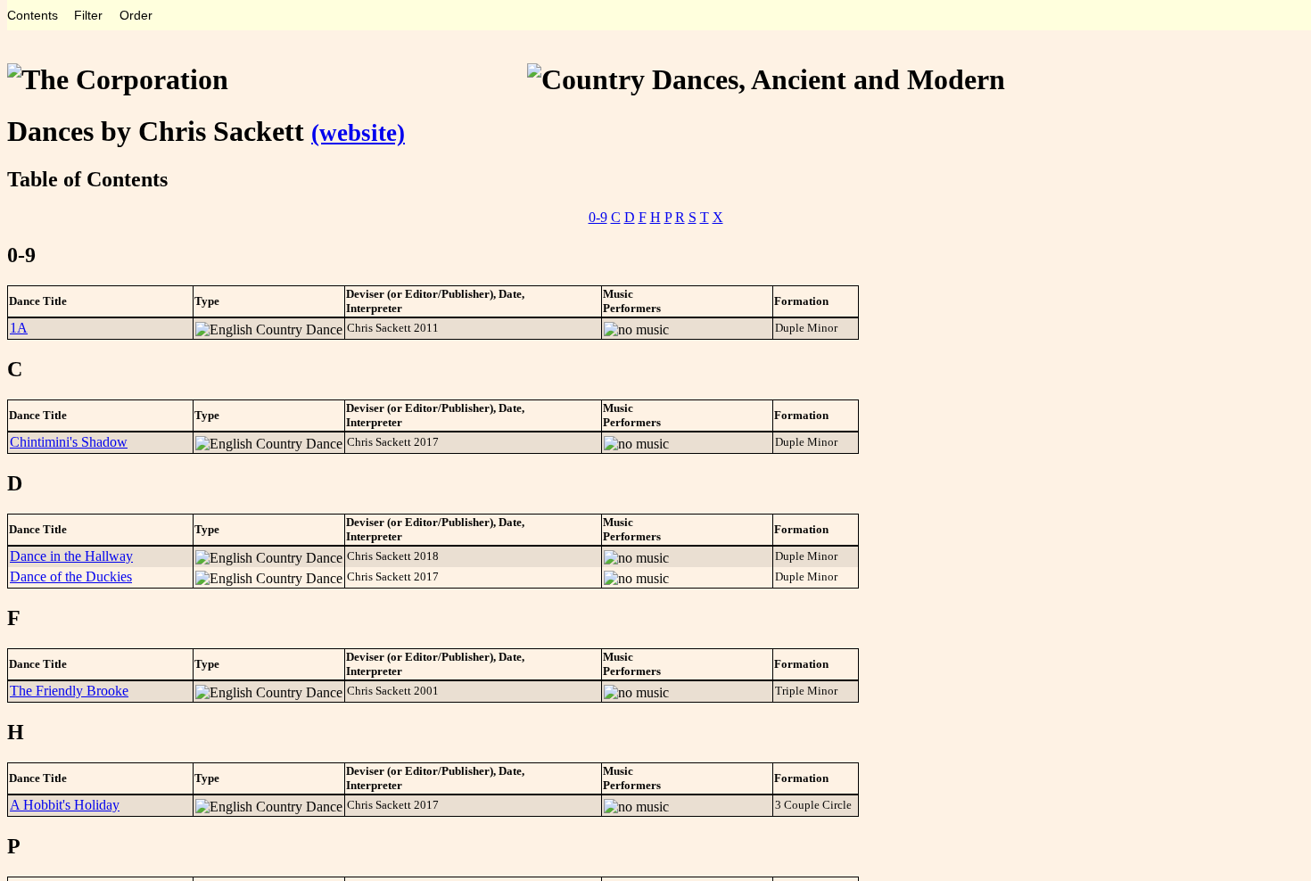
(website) (358, 132)
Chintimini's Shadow (69, 441)
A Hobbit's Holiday (65, 804)
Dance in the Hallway (71, 556)
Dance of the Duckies (71, 576)
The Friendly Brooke (69, 690)
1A (19, 327)
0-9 (598, 217)
